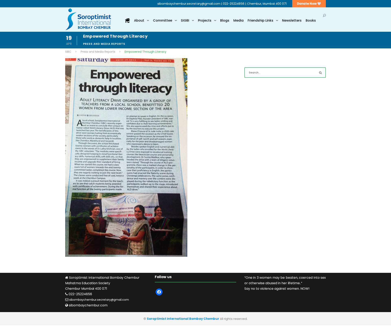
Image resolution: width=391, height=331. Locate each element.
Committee (162, 20)
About (139, 20)
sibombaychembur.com (88, 305)
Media (238, 20)
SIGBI (185, 20)
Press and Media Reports (104, 44)
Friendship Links (260, 20)
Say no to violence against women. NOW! (277, 288)
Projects (204, 20)
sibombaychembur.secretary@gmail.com (189, 3)
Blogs (224, 20)
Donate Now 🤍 (309, 3)
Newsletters (292, 20)
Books (311, 20)
